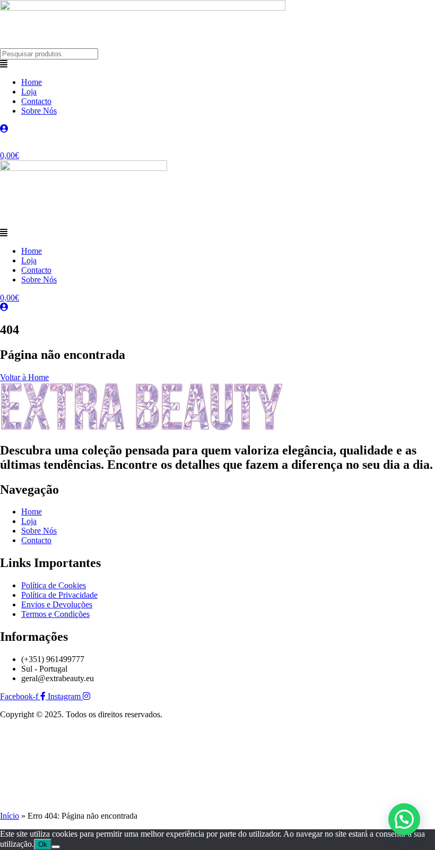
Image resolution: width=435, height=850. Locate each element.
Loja (29, 91)
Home (31, 82)
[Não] (55, 846)
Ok (42, 844)
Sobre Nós (39, 110)
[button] (217, 64)
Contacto (36, 101)
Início (9, 815)
